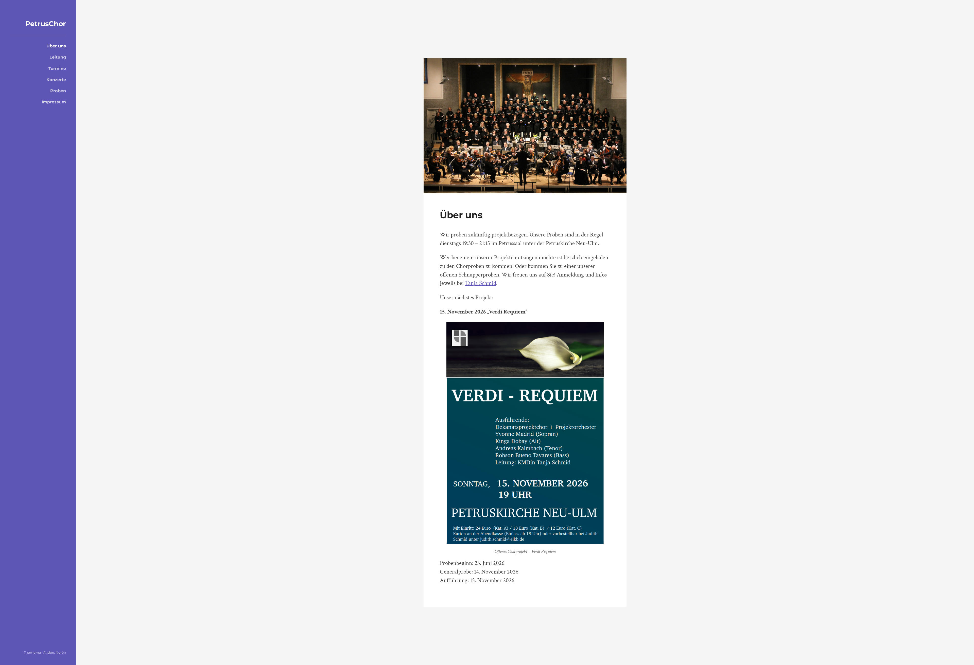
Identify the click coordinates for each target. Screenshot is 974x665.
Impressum (54, 101)
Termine (57, 68)
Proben (58, 90)
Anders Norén (54, 652)
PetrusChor (45, 24)
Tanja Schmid (480, 283)
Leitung (57, 57)
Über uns (56, 45)
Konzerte (56, 79)
